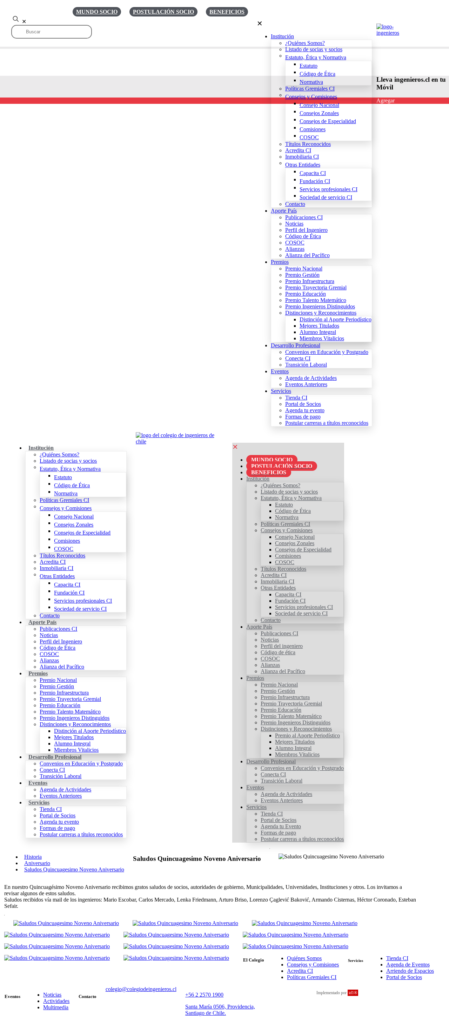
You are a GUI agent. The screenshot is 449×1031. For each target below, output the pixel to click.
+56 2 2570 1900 (204, 995)
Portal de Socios (404, 977)
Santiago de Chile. (205, 1013)
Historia (33, 857)
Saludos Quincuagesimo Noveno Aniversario (74, 869)
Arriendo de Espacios (410, 971)
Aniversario (37, 863)
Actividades (56, 1001)
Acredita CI (300, 971)
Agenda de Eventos (408, 965)
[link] (179, 438)
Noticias (52, 995)
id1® (353, 992)
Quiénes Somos (304, 958)
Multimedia (55, 1007)
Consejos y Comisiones (313, 965)
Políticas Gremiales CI (311, 977)
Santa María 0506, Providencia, (220, 1007)
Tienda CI (397, 958)
